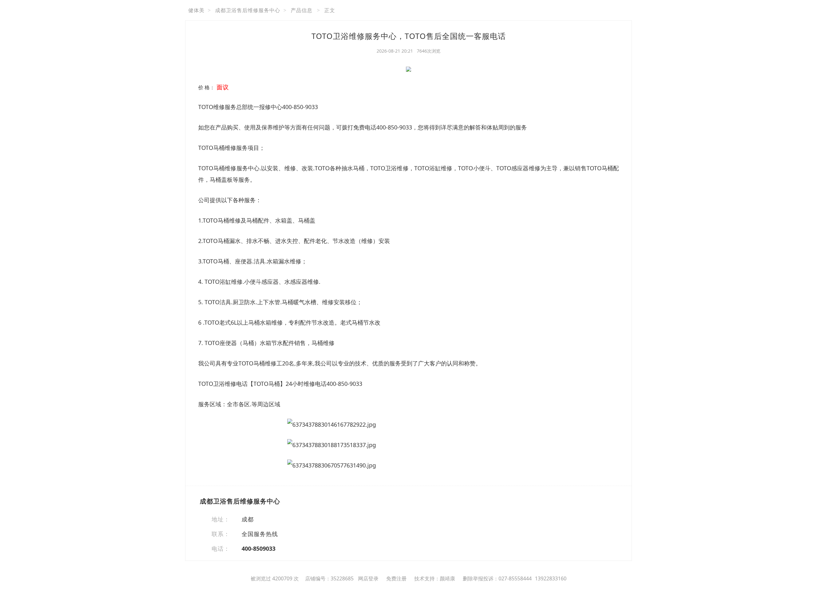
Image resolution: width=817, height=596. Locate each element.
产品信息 (301, 10)
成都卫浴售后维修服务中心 (247, 10)
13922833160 (550, 578)
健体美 (196, 10)
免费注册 (396, 578)
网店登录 (368, 578)
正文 (329, 10)
